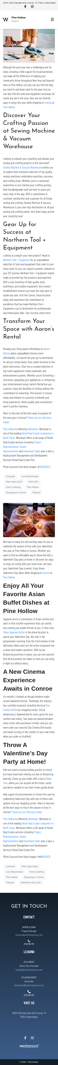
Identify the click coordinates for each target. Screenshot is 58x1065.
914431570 (45, 856)
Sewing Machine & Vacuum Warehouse (22, 167)
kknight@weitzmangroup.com (29, 969)
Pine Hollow (19, 17)
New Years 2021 (14, 481)
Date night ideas (29, 866)
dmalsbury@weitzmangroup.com (29, 985)
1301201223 (44, 467)
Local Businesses (30, 476)
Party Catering (13, 487)
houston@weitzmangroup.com (29, 934)
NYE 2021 (34, 481)
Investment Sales (31, 451)
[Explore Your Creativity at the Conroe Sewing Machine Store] (29, 45)
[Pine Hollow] (5, 20)
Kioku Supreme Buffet (14, 632)
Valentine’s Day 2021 (30, 882)
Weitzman (33, 429)
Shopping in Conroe (16, 492)
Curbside (10, 476)
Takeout (36, 492)
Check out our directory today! (27, 812)
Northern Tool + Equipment (16, 260)
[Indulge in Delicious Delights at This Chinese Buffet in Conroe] (29, 519)
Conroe (48, 102)
